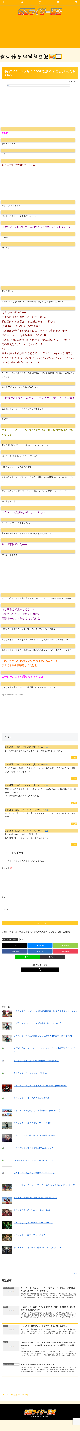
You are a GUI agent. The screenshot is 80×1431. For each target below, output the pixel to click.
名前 (4, 897)
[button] (74, 732)
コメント (7, 868)
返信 (75, 758)
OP (22, 939)
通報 (46, 747)
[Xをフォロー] (40, 969)
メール (5, 909)
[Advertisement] (40, 32)
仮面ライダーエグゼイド (11, 939)
